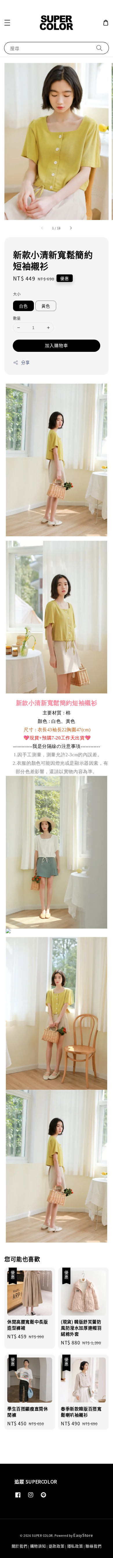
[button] (7, 22)
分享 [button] (25, 362)
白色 (23, 306)
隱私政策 (75, 1546)
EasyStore (83, 1535)
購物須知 (38, 1546)
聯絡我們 (93, 1546)
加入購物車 (56, 345)
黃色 (45, 306)
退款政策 (57, 1546)
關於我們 (20, 1546)
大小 (17, 294)
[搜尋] (99, 48)
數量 (17, 318)
